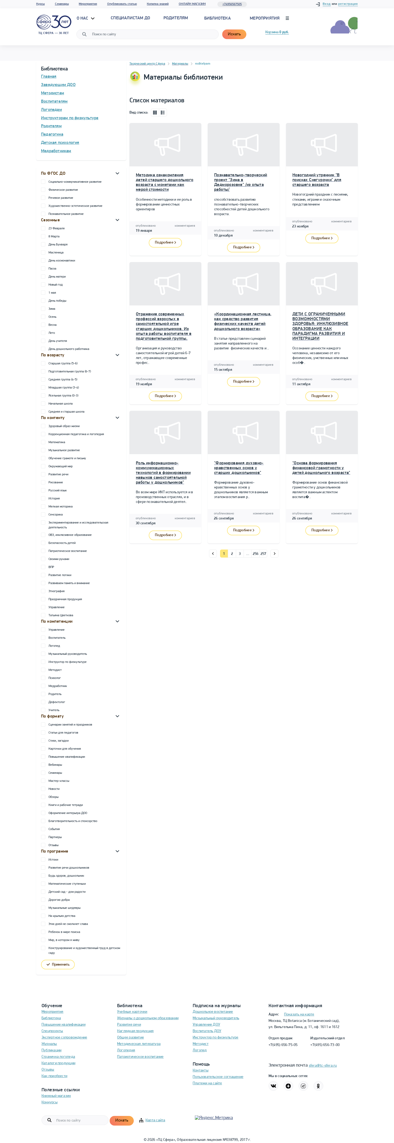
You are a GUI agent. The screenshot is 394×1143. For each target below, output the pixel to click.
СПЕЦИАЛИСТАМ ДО (130, 18)
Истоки (53, 859)
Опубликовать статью (122, 4)
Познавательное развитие (66, 214)
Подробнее (164, 243)
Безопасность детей (62, 543)
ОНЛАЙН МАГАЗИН (192, 4)
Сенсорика (56, 514)
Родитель (55, 694)
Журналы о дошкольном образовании (148, 1018)
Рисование (56, 482)
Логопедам (51, 110)
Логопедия (126, 1050)
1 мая (52, 292)
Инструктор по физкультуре (68, 662)
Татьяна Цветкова (61, 615)
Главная (48, 76)
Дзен (288, 1086)
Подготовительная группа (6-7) (70, 371)
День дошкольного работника (69, 349)
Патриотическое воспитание (68, 551)
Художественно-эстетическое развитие (75, 206)
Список (163, 113)
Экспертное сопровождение (64, 1038)
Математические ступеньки (67, 884)
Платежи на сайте (207, 1083)
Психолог (55, 678)
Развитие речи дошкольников (69, 867)
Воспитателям (54, 101)
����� (213, 554)
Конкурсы (50, 1102)
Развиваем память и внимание (69, 583)
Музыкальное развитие (64, 450)
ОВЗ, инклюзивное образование (70, 535)
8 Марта (54, 236)
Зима (52, 309)
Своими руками (59, 559)
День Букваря (58, 244)
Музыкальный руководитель (68, 654)
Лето (52, 333)
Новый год (56, 284)
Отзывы (53, 845)
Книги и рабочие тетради (66, 805)
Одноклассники (318, 1086)
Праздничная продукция (65, 599)
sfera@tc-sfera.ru (323, 1066)
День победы (57, 300)
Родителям (51, 126)
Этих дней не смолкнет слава (68, 924)
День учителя (58, 341)
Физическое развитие (63, 190)
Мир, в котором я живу (64, 940)
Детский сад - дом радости (67, 892)
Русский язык (58, 490)
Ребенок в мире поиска (64, 932)
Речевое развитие (61, 198)
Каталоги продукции (58, 1063)
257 (263, 554)
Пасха (52, 268)
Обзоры (53, 797)
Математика (57, 442)
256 (256, 554)
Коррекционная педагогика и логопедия (76, 434)
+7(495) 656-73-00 (325, 1045)
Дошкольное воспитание (213, 1012)
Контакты (201, 1071)
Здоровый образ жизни (64, 426)
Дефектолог (57, 702)
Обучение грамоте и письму (67, 458)
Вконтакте (273, 1086)
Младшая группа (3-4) (64, 387)
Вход (327, 4)
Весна (53, 325)
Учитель (54, 710)
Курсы (40, 4)
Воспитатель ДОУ (207, 1031)
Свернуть (117, 173)
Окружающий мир (61, 466)
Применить (61, 965)
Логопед (54, 646)
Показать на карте (299, 1015)
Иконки (155, 113)
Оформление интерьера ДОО (68, 813)
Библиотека (217, 18)
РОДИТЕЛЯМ (175, 18)
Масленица (56, 252)
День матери (57, 276)
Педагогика (52, 134)
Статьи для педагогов (63, 732)
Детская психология (60, 143)
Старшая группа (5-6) (63, 363)
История (54, 498)
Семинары (62, 4)
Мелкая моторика (61, 506)
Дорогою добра (59, 900)
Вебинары (55, 765)
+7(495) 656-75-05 (283, 1045)
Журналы (49, 1044)
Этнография (57, 591)
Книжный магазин (56, 1096)
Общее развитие (130, 1038)
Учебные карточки (132, 1012)
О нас (83, 18)
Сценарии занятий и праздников (70, 724)
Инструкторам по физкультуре (69, 118)
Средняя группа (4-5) (63, 379)
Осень (52, 317)
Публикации (51, 1050)
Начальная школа (61, 403)
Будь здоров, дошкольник (66, 875)
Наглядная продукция (135, 1031)
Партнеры (55, 837)
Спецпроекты (52, 1031)
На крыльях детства (62, 916)
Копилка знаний (158, 4)
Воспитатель (57, 638)
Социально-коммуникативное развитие (75, 182)
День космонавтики (62, 260)
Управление (57, 607)
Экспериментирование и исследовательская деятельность (78, 525)
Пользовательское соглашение (218, 1077)
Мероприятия (88, 4)
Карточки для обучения (65, 748)
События (54, 829)
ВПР (51, 567)
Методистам (52, 93)
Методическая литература (139, 1044)
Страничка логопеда (58, 1057)
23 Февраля (57, 228)
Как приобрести (54, 1076)
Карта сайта (155, 1120)
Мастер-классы (59, 781)
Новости (54, 789)
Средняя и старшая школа (66, 411)
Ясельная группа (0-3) (63, 395)
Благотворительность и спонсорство (73, 821)
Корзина (277, 32)
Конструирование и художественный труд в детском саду (84, 951)
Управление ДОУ (206, 1025)
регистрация (348, 4)
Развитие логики (60, 575)
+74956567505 (232, 4)
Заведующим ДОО (58, 85)
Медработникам (56, 151)
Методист (55, 670)
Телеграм (303, 1086)
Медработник (58, 686)
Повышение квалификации (67, 757)
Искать (234, 34)
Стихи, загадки (59, 740)
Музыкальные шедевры (64, 908)
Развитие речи (58, 474)
